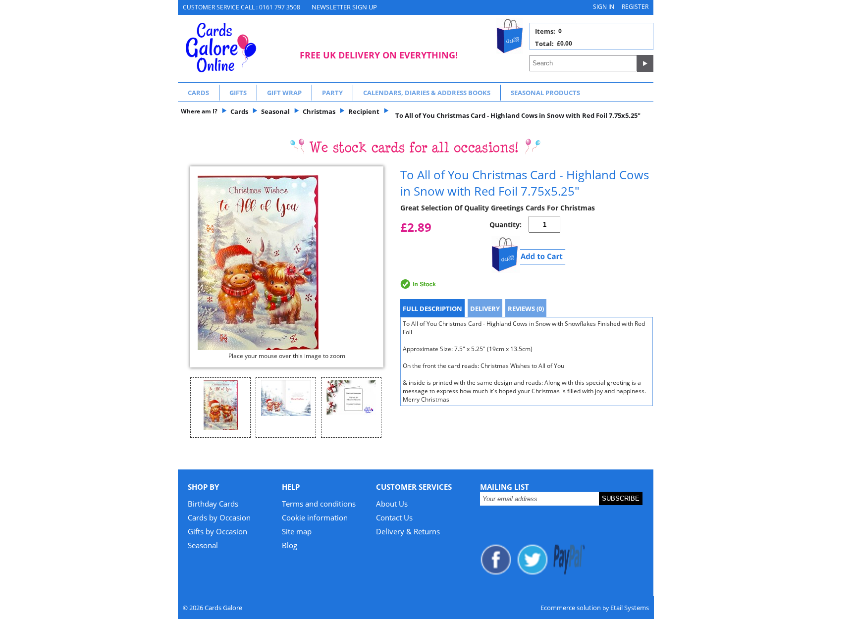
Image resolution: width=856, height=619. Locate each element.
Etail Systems (629, 607)
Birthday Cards (213, 504)
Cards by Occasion (219, 517)
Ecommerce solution (570, 607)
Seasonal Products (545, 92)
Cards (198, 92)
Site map (297, 531)
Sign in (603, 6)
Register (635, 6)
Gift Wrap (284, 92)
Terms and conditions (319, 504)
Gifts (238, 92)
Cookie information (315, 517)
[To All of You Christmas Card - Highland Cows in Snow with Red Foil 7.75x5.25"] (287, 262)
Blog (289, 545)
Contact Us (394, 517)
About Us (392, 504)
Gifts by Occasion (217, 531)
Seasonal (203, 545)
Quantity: (505, 224)
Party (332, 92)
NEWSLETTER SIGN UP (344, 6)
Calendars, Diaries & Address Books (426, 92)
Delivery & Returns (408, 531)
